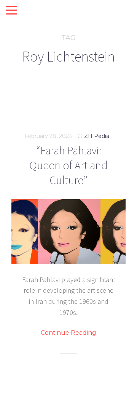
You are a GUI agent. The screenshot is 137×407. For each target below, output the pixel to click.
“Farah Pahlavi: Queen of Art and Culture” (68, 165)
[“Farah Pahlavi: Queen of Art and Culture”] (68, 231)
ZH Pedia (96, 136)
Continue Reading (68, 333)
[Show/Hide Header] (11, 10)
